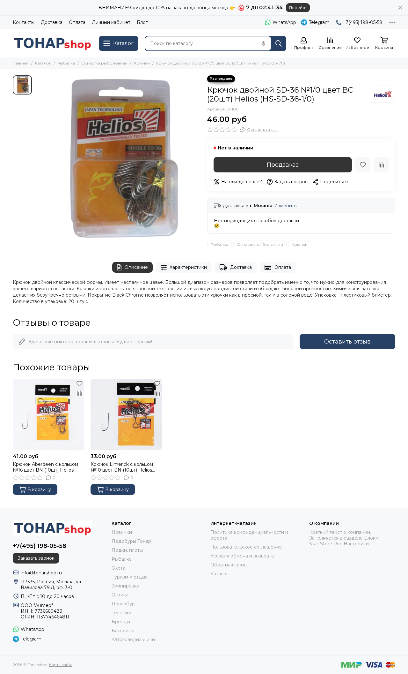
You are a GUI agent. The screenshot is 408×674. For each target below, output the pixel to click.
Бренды (121, 622)
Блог (142, 22)
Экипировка (125, 586)
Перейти (298, 7)
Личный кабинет (111, 22)
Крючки (142, 63)
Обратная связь (228, 565)
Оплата (77, 22)
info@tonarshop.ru (41, 573)
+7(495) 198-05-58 (362, 22)
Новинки (122, 532)
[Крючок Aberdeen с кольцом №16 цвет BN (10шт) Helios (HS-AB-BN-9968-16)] (48, 414)
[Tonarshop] (52, 43)
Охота (118, 568)
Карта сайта (60, 664)
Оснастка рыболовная (104, 63)
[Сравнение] (381, 164)
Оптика (120, 595)
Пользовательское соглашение (246, 547)
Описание (136, 267)
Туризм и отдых (129, 577)
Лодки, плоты (127, 550)
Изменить (285, 205)
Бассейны (123, 630)
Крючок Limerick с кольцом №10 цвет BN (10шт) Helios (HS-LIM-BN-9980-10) (122, 467)
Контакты (23, 22)
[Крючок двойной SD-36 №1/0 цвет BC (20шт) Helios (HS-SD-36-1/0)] (118, 158)
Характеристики (188, 267)
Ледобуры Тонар (131, 541)
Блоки (371, 538)
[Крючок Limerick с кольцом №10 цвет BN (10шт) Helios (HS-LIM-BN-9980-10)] (126, 414)
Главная (21, 63)
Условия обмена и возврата (242, 556)
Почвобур (123, 604)
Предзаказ (283, 164)
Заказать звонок (36, 558)
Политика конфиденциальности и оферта (249, 535)
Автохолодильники (133, 639)
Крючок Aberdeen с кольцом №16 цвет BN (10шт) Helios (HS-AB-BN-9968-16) (45, 467)
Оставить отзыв (347, 341)
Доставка (51, 22)
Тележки (121, 613)
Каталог (43, 63)
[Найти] (278, 43)
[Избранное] (362, 164)
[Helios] (382, 94)
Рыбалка (66, 63)
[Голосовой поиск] (263, 43)
